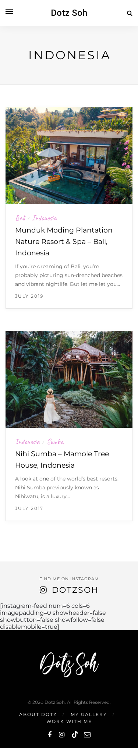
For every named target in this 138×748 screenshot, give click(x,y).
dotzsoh (75, 590)
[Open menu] (9, 11)
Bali (20, 218)
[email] (87, 735)
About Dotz (38, 714)
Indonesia (44, 218)
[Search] (129, 13)
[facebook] (50, 735)
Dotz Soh (69, 13)
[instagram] (61, 735)
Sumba (55, 441)
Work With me (69, 721)
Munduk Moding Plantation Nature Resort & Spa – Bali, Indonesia (64, 241)
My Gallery (89, 714)
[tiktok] (74, 735)
